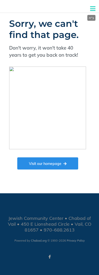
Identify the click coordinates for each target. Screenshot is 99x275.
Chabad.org (39, 240)
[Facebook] (49, 257)
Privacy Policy (76, 240)
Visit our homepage (45, 163)
